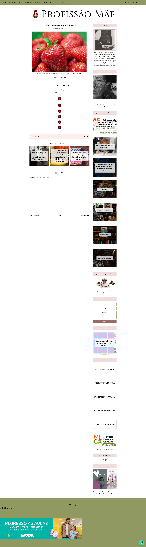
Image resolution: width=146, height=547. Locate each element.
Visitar (58, 2)
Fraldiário (37, 2)
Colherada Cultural (48, 2)
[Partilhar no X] (84, 136)
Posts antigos (85, 215)
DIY (63, 2)
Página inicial (6, 2)
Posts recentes (34, 215)
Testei (68, 2)
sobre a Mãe (16, 2)
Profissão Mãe (27, 2)
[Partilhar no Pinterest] (87, 136)
